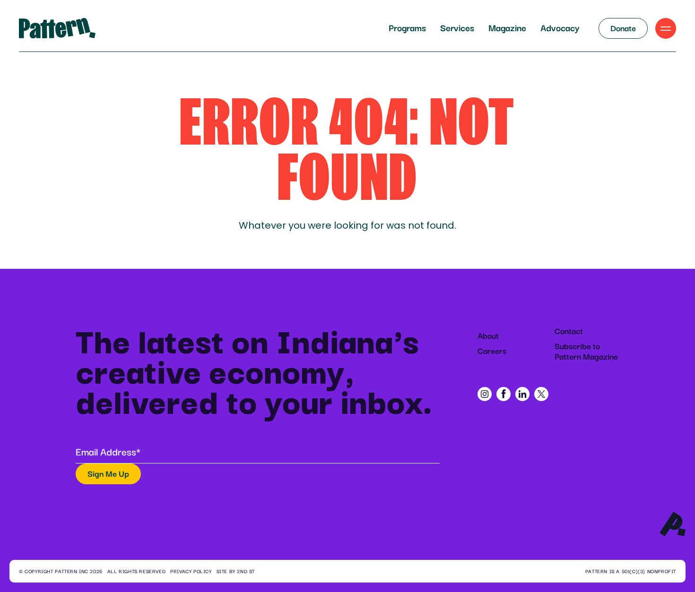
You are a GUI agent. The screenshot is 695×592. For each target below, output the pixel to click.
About (488, 335)
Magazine (507, 28)
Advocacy (560, 28)
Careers (492, 350)
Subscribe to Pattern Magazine (586, 351)
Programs (407, 28)
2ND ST (246, 571)
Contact (569, 331)
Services (457, 28)
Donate (623, 28)
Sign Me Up (108, 473)
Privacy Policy (190, 571)
